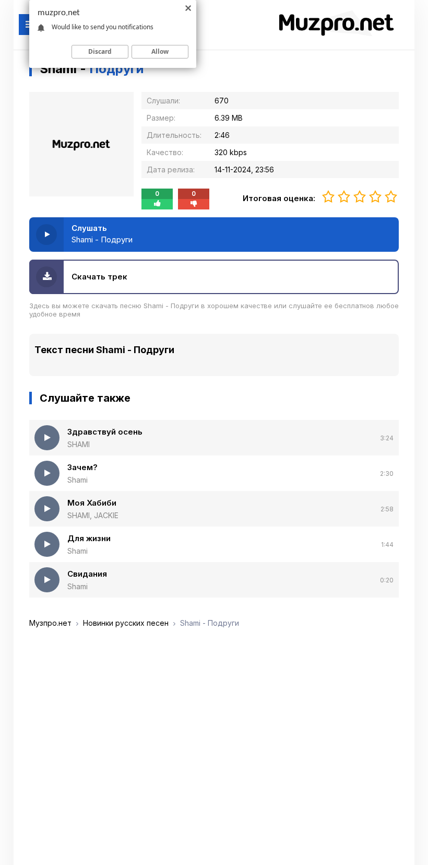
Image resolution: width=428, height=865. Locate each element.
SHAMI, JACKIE (92, 515)
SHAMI (78, 444)
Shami (77, 479)
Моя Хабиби (91, 503)
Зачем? (82, 467)
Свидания (87, 574)
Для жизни (89, 538)
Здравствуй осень (104, 432)
